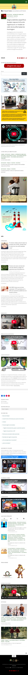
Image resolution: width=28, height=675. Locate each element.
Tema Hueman (20, 667)
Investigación (10, 16)
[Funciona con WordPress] (10, 667)
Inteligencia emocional (12, 523)
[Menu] (26, 2)
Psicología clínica (11, 524)
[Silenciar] (22, 492)
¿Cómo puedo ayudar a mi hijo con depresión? (11, 643)
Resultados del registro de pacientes (9, 437)
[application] (14, 486)
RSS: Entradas (4, 401)
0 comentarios (3, 262)
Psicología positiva (11, 526)
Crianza (2, 154)
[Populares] (11, 518)
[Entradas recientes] (4, 518)
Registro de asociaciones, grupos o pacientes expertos (14, 428)
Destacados (9, 14)
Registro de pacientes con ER (9, 431)
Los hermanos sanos (5, 160)
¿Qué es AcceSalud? (6, 443)
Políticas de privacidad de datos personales (10, 434)
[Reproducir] (3, 492)
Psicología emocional (19, 524)
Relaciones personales (12, 540)
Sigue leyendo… (17, 385)
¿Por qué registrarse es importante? (9, 440)
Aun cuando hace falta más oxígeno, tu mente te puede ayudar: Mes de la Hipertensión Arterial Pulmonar (17, 529)
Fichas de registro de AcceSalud (8, 425)
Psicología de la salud (11, 155)
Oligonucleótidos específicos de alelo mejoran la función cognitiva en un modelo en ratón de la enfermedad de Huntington (16, 24)
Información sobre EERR (18, 14)
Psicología (3, 155)
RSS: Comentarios (4, 403)
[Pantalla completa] (25, 492)
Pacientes (16, 16)
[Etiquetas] (23, 518)
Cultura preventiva (12, 534)
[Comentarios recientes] (17, 518)
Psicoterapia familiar (21, 155)
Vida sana (10, 553)
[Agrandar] (25, 80)
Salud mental (20, 540)
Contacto (4, 421)
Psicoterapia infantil (5, 157)
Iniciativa (13, 162)
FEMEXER (15, 377)
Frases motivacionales (21, 522)
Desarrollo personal (12, 522)
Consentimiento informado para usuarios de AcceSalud (13, 418)
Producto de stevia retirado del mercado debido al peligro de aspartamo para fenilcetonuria (16, 267)
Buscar (2, 71)
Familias (13, 154)
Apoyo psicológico (6, 415)
